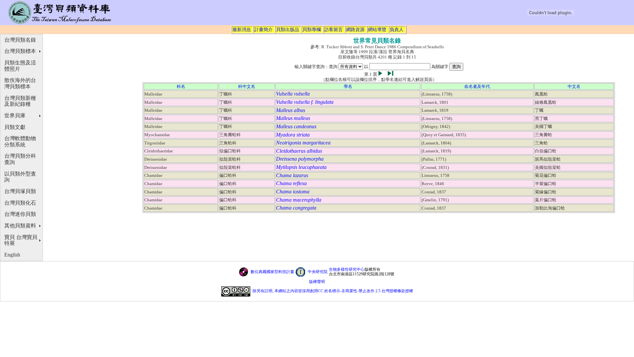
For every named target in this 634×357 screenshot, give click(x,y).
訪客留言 (333, 29)
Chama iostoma (292, 191)
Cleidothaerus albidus (299, 151)
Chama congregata (296, 208)
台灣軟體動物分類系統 (20, 141)
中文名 (574, 86)
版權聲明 (317, 281)
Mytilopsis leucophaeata (301, 167)
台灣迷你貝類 (20, 214)
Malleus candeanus (296, 126)
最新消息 (241, 29)
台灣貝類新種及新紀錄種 (20, 101)
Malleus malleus (293, 118)
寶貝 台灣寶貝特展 (20, 240)
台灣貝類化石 (20, 203)
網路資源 (355, 29)
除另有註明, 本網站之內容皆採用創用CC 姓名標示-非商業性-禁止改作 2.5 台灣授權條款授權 (333, 291)
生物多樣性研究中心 (347, 269)
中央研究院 (318, 271)
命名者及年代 (477, 86)
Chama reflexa (291, 183)
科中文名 (246, 86)
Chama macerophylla (298, 200)
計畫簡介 (263, 29)
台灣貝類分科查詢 (20, 159)
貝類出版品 (287, 29)
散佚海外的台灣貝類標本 (20, 83)
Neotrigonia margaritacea (303, 142)
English (12, 255)
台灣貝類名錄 (20, 40)
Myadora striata (293, 135)
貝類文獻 (14, 127)
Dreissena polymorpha (300, 159)
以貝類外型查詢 (20, 177)
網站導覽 (377, 29)
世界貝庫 (14, 115)
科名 (181, 86)
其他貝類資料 (20, 225)
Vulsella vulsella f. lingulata (305, 102)
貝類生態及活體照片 (20, 66)
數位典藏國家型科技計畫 (272, 271)
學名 (348, 86)
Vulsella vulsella (293, 94)
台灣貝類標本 (20, 51)
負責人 (397, 29)
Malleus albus (290, 110)
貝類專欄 (311, 29)
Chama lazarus (292, 175)
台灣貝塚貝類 (20, 191)
